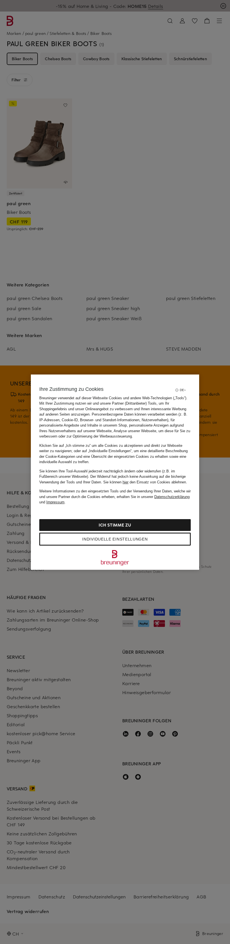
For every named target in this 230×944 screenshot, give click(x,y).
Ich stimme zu (115, 525)
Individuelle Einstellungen (115, 539)
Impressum (55, 502)
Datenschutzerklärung (172, 497)
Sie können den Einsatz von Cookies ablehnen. (145, 482)
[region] (115, 472)
